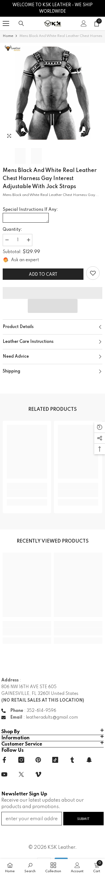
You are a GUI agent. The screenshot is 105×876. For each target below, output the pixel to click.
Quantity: (12, 229)
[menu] (6, 23)
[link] (93, 273)
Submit (83, 819)
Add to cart (43, 275)
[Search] (21, 23)
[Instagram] (21, 759)
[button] (53, 306)
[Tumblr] (72, 759)
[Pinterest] (38, 759)
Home (8, 36)
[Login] (84, 23)
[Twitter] (21, 774)
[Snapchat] (89, 759)
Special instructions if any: (30, 210)
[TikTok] (55, 759)
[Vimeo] (38, 774)
